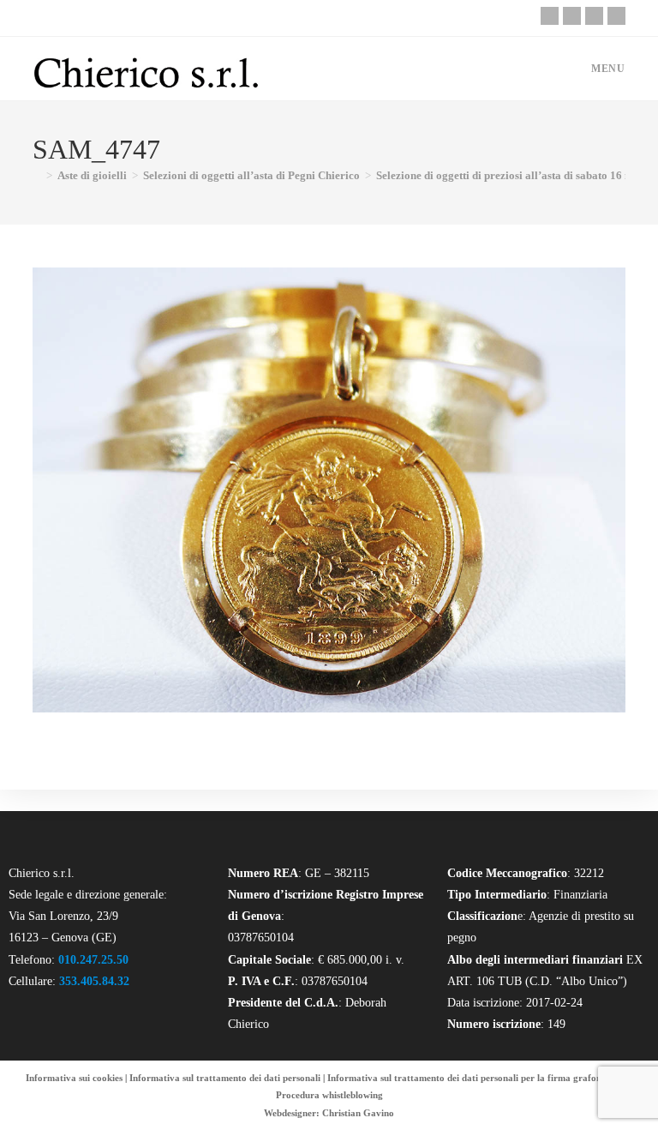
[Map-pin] (616, 16)
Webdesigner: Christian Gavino (329, 1113)
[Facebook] (572, 16)
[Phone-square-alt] (550, 16)
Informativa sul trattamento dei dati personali (224, 1078)
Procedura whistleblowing (329, 1095)
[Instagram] (594, 16)
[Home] (37, 175)
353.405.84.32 (94, 981)
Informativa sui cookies (74, 1078)
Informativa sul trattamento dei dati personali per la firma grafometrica (477, 1078)
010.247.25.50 (93, 959)
